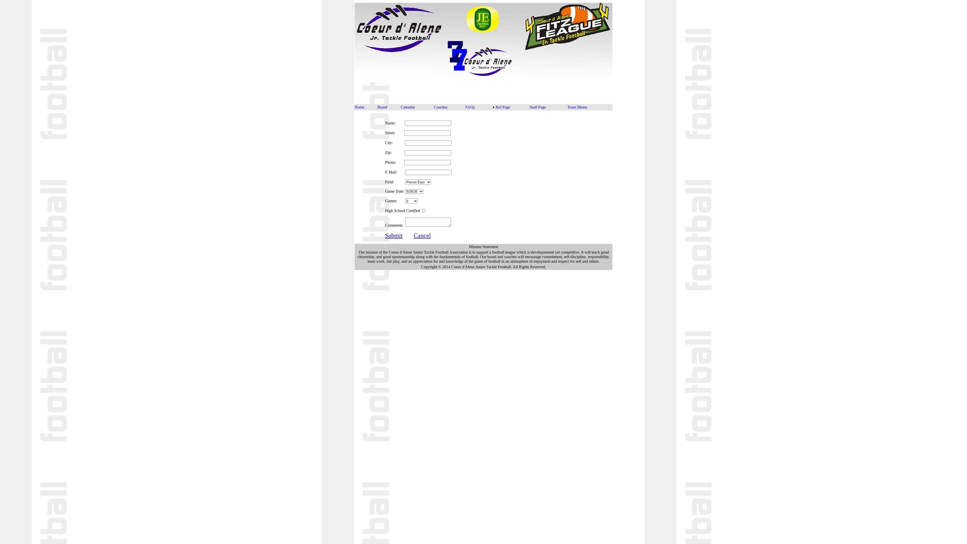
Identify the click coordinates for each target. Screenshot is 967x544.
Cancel (422, 235)
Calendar (408, 107)
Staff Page (538, 107)
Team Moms (577, 107)
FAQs (470, 107)
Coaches (440, 107)
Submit (394, 235)
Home (359, 107)
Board (382, 107)
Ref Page (503, 107)
